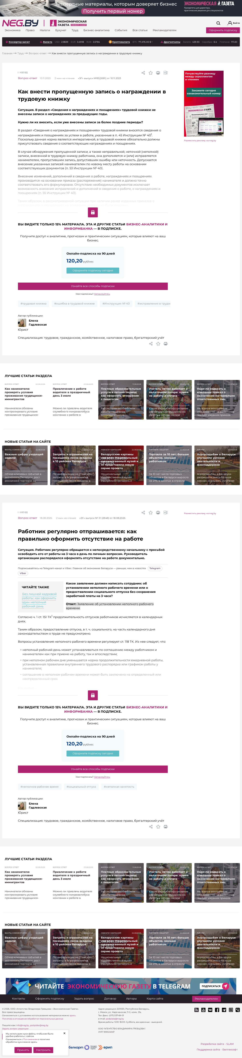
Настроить (43, 1050)
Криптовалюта (121, 42)
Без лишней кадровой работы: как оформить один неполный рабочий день (39, 600)
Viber (23, 573)
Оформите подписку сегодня (93, 270)
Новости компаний (111, 450)
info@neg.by (22, 1025)
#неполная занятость (119, 786)
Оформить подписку (223, 30)
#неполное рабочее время (40, 786)
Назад (24, 72)
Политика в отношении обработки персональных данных (32, 1018)
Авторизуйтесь (102, 294)
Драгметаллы (172, 42)
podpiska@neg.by (39, 1025)
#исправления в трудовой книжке (162, 303)
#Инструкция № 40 (116, 303)
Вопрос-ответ (27, 78)
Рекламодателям (206, 998)
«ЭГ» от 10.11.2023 (99, 78)
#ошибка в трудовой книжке (74, 303)
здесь (73, 1015)
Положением (30, 1039)
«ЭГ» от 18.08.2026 (102, 518)
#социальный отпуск (81, 786)
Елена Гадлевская (38, 322)
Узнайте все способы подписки (93, 286)
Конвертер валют (19, 42)
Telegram (155, 568)
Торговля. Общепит (159, 450)
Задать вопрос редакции (15, 1028)
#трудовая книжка (33, 303)
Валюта (47, 42)
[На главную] (20, 23)
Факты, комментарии (16, 450)
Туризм (200, 450)
